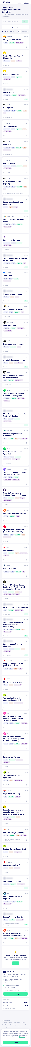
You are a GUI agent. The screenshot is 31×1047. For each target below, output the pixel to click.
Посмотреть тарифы (15, 994)
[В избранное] (26, 47)
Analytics (15, 1024)
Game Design (5, 1024)
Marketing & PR (6, 1027)
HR (12, 1027)
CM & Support (24, 1027)
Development (17, 1022)
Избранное (25, 31)
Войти (26, 2)
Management (22, 1024)
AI (2, 1022)
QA (11, 1024)
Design (23, 1022)
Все (19, 31)
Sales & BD (16, 1027)
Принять (15, 1042)
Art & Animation (8, 1022)
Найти (24, 21)
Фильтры (16, 27)
